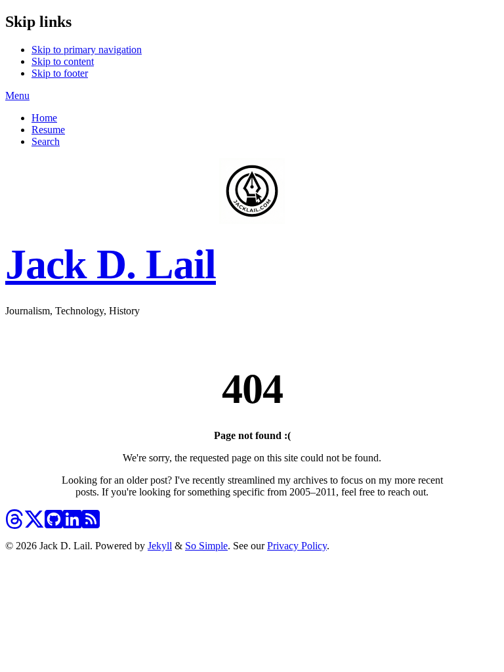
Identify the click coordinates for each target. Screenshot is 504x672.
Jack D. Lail (110, 264)
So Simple (206, 545)
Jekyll (160, 545)
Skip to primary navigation (87, 49)
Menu (17, 95)
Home (44, 117)
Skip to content (63, 61)
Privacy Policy (297, 545)
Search (46, 141)
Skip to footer (60, 73)
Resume (48, 129)
